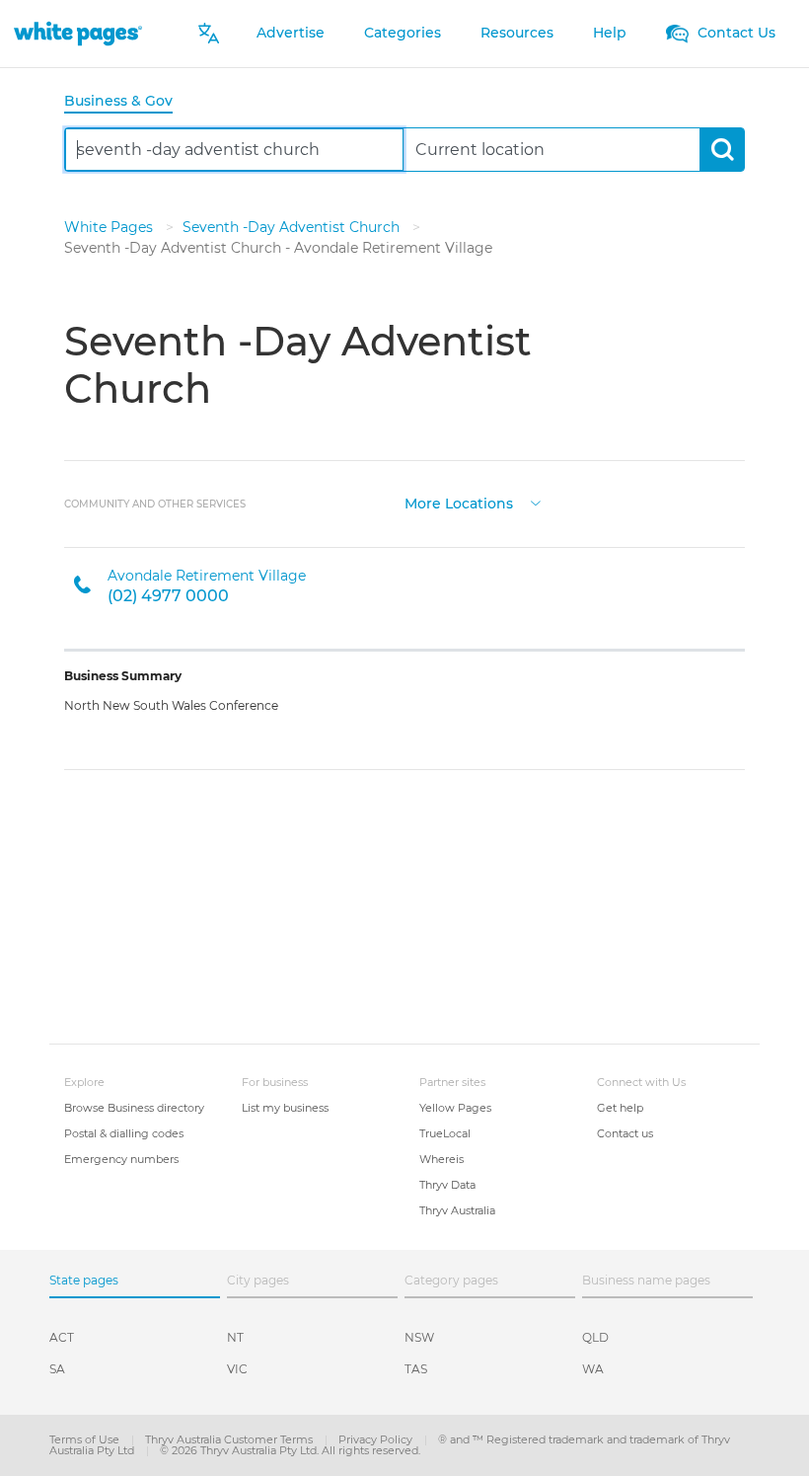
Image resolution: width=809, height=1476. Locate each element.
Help (609, 32)
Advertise (291, 32)
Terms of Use (85, 1439)
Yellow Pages (455, 1108)
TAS (415, 1368)
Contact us (625, 1133)
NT (235, 1337)
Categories (402, 32)
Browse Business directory (134, 1108)
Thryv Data (447, 1185)
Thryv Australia (457, 1210)
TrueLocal (445, 1133)
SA (57, 1368)
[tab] (126, 102)
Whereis (441, 1159)
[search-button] (721, 149)
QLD (595, 1337)
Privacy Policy (376, 1439)
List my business (285, 1108)
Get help (620, 1108)
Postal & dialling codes (124, 1133)
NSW (419, 1337)
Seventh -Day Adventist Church (293, 227)
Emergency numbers (121, 1159)
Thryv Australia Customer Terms (230, 1439)
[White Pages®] (78, 33)
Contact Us (734, 32)
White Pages (110, 227)
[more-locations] (536, 502)
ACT (61, 1337)
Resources (516, 32)
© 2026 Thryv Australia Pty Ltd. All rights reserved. (290, 1450)
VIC (237, 1368)
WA (593, 1368)
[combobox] (234, 149)
